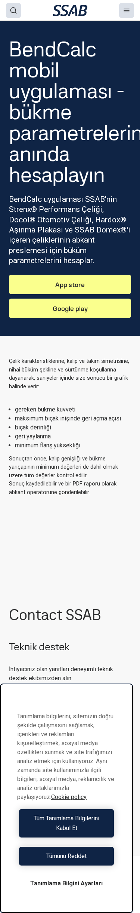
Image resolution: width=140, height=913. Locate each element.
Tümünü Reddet (66, 856)
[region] (66, 798)
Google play (70, 308)
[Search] (13, 10)
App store (70, 284)
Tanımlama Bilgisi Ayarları (66, 883)
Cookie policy (69, 797)
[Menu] (126, 10)
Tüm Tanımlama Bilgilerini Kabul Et (66, 823)
